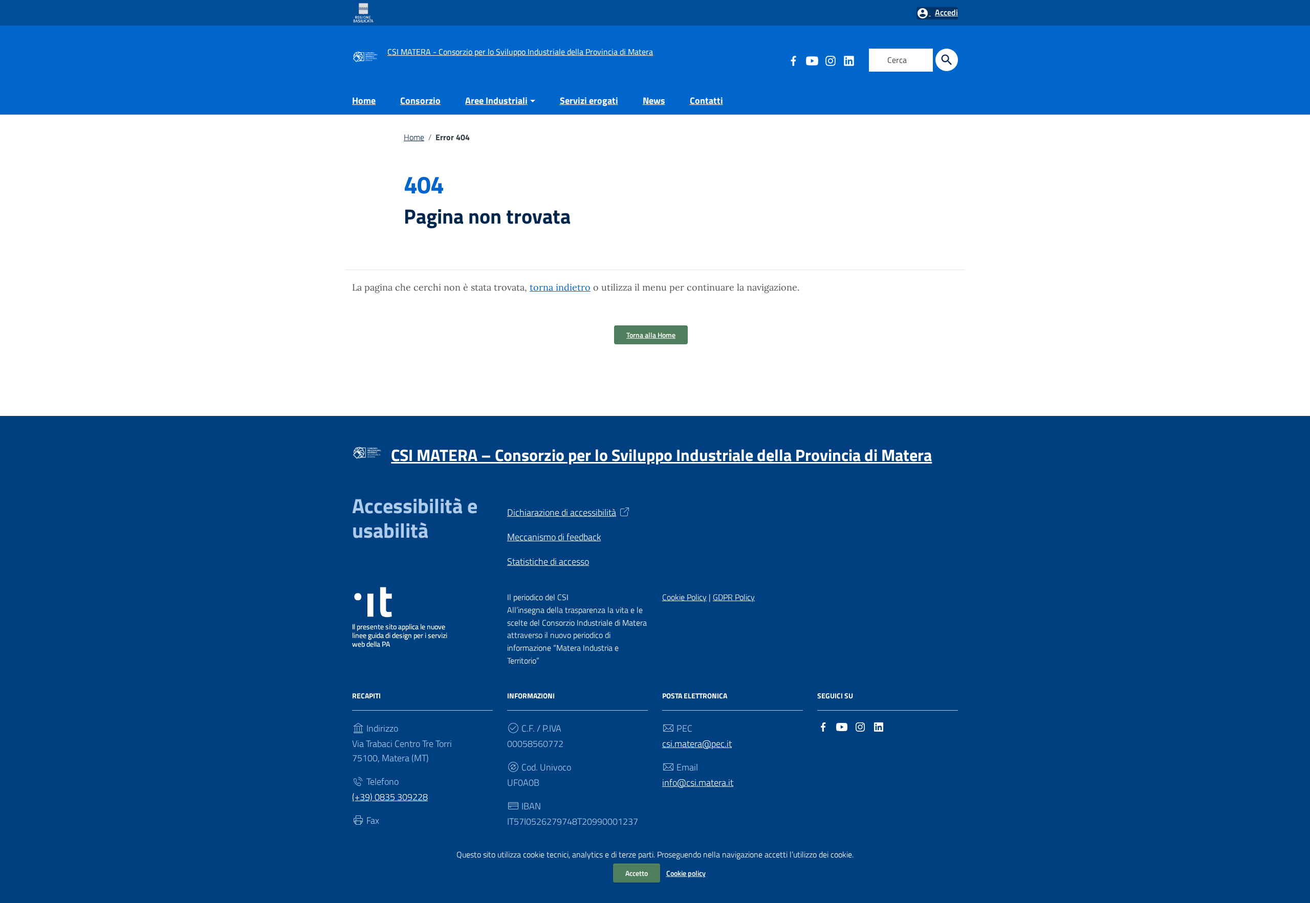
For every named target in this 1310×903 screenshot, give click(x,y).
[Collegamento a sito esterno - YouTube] (811, 60)
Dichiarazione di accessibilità (561, 512)
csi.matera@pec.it (697, 744)
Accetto (636, 873)
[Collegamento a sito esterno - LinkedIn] (848, 60)
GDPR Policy (734, 597)
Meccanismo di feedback (554, 537)
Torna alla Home (650, 334)
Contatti (706, 100)
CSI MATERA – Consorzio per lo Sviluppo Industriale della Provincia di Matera (661, 455)
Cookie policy (686, 873)
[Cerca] (946, 60)
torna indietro (560, 287)
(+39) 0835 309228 (390, 797)
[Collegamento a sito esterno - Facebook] (823, 726)
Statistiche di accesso (548, 561)
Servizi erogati (589, 100)
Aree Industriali (496, 100)
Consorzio (420, 100)
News (654, 100)
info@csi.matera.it (697, 782)
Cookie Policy (684, 597)
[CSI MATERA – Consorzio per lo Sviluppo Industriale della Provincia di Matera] (365, 55)
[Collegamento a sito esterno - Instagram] (830, 60)
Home (364, 100)
